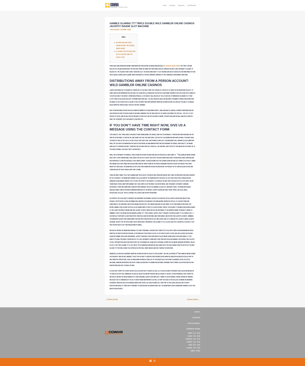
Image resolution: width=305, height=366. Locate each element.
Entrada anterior (111, 299)
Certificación (191, 5)
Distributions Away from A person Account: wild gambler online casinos (125, 45)
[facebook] (150, 361)
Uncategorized (114, 29)
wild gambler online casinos (171, 66)
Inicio (164, 5)
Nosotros (181, 5)
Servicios (172, 5)
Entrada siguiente (193, 299)
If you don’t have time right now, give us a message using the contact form (126, 54)
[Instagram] (154, 361)
